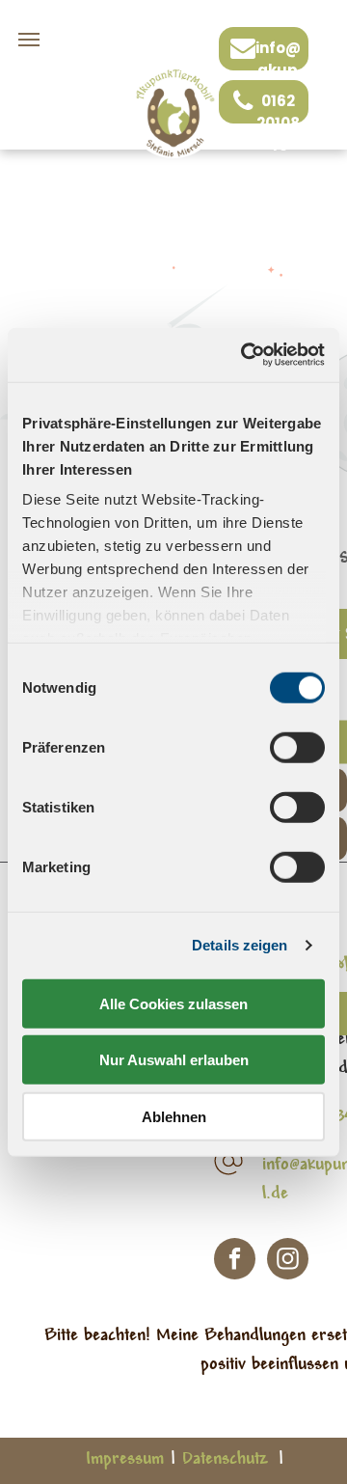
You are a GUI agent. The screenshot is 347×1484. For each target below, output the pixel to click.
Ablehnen (174, 1116)
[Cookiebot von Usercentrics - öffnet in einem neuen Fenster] (245, 355)
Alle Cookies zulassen (173, 1003)
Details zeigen (239, 945)
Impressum (125, 1459)
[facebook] (234, 1261)
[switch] (297, 746)
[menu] (29, 39)
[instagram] (287, 1261)
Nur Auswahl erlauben (174, 1060)
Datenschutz (225, 1459)
